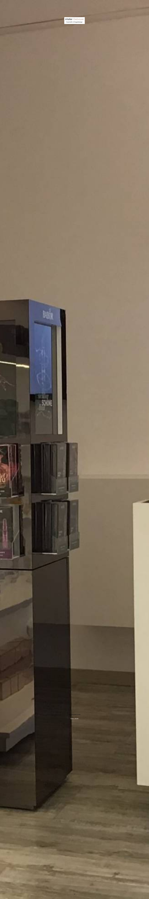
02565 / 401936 (74, 718)
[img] (74, 449)
